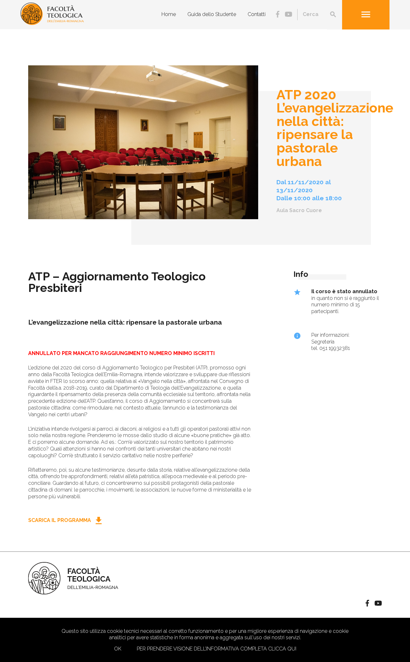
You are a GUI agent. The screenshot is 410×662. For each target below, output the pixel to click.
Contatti (257, 14)
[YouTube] (288, 15)
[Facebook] (278, 15)
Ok (117, 649)
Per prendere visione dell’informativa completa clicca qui (216, 649)
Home (168, 14)
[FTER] (52, 23)
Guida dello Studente (211, 14)
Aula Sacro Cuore (299, 210)
